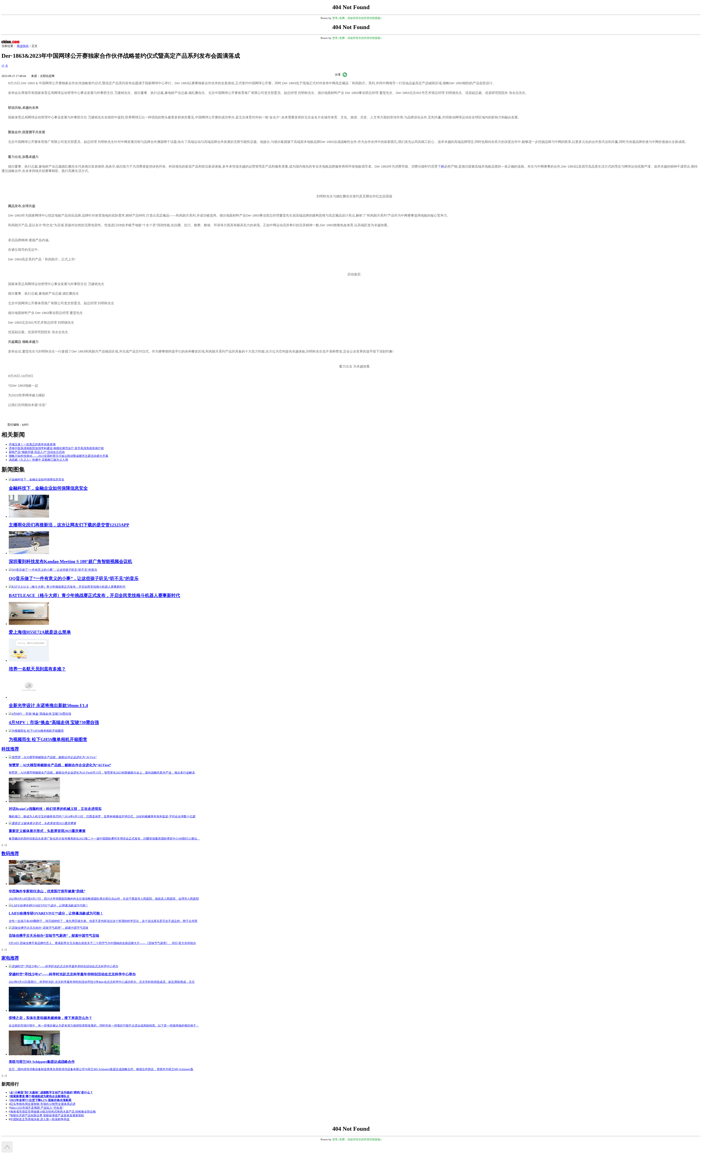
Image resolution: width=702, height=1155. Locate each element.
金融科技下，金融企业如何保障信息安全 (48, 488)
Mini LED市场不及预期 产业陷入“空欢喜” (37, 1107)
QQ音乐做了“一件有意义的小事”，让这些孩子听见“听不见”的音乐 (74, 578)
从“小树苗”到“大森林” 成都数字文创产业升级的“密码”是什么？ (51, 1092)
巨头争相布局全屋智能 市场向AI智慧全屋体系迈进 (43, 1103)
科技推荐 (10, 749)
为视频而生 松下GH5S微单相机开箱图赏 (48, 739)
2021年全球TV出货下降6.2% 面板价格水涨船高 (40, 1100)
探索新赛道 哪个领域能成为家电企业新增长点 (39, 1096)
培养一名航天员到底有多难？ (37, 669)
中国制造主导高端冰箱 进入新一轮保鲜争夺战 (39, 1119)
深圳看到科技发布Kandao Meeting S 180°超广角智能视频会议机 (70, 561)
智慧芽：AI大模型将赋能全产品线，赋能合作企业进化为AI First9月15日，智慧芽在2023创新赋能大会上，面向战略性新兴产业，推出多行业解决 (102, 772)
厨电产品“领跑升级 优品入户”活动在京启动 (37, 452)
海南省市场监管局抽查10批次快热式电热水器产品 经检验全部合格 (53, 1111)
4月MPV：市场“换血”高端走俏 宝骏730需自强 (54, 722)
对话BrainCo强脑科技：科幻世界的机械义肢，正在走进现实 (55, 809)
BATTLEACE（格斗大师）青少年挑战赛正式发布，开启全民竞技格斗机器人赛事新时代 (94, 595)
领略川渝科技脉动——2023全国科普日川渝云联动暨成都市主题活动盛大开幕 (58, 455)
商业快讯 (23, 46)
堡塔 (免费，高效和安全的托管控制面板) (356, 18)
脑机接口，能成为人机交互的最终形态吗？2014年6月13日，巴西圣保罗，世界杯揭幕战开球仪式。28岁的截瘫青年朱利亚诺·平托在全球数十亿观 (102, 816)
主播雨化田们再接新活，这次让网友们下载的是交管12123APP (69, 524)
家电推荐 (10, 958)
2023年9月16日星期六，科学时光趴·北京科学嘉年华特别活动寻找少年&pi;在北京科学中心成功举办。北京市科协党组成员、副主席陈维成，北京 (102, 981)
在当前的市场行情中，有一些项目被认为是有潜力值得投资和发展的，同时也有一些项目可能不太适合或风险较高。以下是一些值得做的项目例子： (104, 1025)
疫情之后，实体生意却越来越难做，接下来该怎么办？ (50, 1018)
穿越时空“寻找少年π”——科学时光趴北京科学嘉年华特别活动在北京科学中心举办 (72, 974)
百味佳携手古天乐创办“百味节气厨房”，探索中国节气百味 (54, 936)
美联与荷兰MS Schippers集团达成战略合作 (42, 1062)
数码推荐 (10, 853)
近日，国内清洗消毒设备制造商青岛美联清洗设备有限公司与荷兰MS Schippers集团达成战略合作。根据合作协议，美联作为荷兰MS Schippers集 (101, 1069)
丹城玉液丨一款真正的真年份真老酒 (32, 444)
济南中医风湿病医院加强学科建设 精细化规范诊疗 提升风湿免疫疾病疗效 (56, 448)
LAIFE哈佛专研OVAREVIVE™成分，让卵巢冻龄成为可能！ (56, 913)
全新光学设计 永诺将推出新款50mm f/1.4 (48, 705)
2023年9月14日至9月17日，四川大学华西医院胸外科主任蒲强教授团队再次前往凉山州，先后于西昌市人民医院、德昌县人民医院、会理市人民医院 (104, 898)
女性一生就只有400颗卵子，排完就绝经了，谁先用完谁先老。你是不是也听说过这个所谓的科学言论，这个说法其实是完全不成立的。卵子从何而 (103, 921)
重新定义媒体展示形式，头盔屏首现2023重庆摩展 (47, 831)
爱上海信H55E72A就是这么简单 (40, 632)
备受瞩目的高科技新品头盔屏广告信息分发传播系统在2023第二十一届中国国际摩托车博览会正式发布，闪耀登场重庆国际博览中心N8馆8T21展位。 (104, 838)
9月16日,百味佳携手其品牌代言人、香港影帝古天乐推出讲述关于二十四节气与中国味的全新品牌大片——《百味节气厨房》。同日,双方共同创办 (102, 943)
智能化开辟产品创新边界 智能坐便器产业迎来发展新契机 (47, 1115)
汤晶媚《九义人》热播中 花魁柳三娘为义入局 (38, 459)
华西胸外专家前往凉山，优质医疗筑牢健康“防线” (47, 891)
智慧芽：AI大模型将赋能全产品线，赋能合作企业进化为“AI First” (60, 765)
